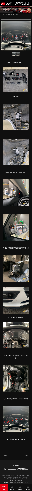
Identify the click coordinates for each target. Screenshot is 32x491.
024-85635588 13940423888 (16, 469)
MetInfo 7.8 (13, 482)
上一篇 (6, 455)
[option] (16, 36)
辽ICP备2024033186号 (16, 480)
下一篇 (26, 455)
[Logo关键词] (6, 3)
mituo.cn (26, 482)
